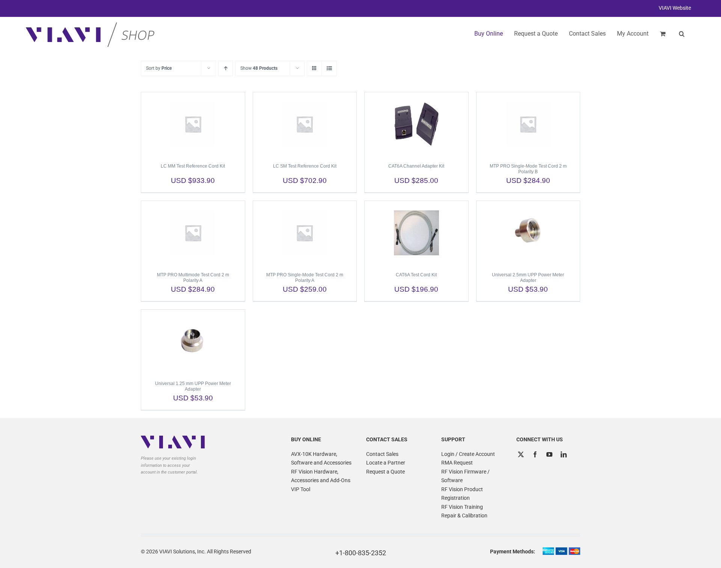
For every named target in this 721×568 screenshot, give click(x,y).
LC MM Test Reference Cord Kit (193, 166)
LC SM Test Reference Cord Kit (304, 166)
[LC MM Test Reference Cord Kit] (193, 124)
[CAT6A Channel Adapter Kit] (416, 124)
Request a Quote (385, 472)
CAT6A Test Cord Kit (416, 274)
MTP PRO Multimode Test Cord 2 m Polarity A (193, 277)
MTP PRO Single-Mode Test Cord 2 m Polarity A (304, 277)
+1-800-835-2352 (360, 553)
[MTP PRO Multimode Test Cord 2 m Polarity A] (193, 233)
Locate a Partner (385, 463)
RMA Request (457, 463)
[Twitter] (521, 454)
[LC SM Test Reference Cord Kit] (305, 124)
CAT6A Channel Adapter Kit (416, 166)
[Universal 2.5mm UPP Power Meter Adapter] (528, 233)
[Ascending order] (225, 68)
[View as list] (329, 68)
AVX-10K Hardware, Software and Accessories (321, 458)
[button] (682, 34)
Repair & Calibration (464, 516)
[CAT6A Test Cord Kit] (416, 233)
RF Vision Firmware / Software (465, 476)
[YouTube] (549, 454)
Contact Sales (382, 454)
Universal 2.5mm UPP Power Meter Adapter (528, 277)
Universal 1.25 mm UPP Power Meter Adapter (193, 386)
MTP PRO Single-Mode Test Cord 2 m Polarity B (528, 168)
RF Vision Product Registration (462, 493)
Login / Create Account (468, 454)
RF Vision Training (462, 507)
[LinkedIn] (563, 454)
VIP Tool (300, 489)
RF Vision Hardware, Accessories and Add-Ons (320, 476)
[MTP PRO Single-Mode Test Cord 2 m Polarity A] (305, 233)
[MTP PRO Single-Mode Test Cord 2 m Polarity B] (528, 124)
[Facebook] (535, 454)
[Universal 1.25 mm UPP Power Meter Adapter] (193, 341)
